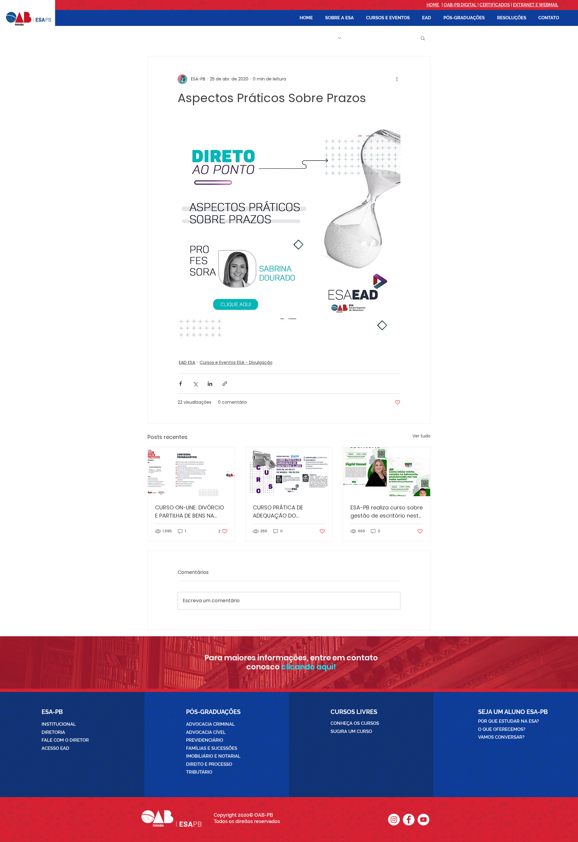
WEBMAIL (548, 4)
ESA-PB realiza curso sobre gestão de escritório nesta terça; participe (386, 512)
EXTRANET (524, 4)
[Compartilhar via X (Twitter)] (195, 384)
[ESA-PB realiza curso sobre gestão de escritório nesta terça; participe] (386, 471)
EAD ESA (187, 362)
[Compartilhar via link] (225, 384)
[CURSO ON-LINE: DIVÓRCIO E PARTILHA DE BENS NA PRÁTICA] (191, 471)
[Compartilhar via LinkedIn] (210, 384)
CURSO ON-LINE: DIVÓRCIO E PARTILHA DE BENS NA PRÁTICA (189, 512)
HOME (433, 4)
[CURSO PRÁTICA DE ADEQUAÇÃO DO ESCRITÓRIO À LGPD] (289, 471)
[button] (339, 18)
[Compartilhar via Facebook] (180, 384)
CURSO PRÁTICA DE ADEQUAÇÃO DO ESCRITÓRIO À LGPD (278, 512)
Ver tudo (421, 436)
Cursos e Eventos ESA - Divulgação (236, 362)
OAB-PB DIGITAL (460, 4)
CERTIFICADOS (495, 4)
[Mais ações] (396, 79)
